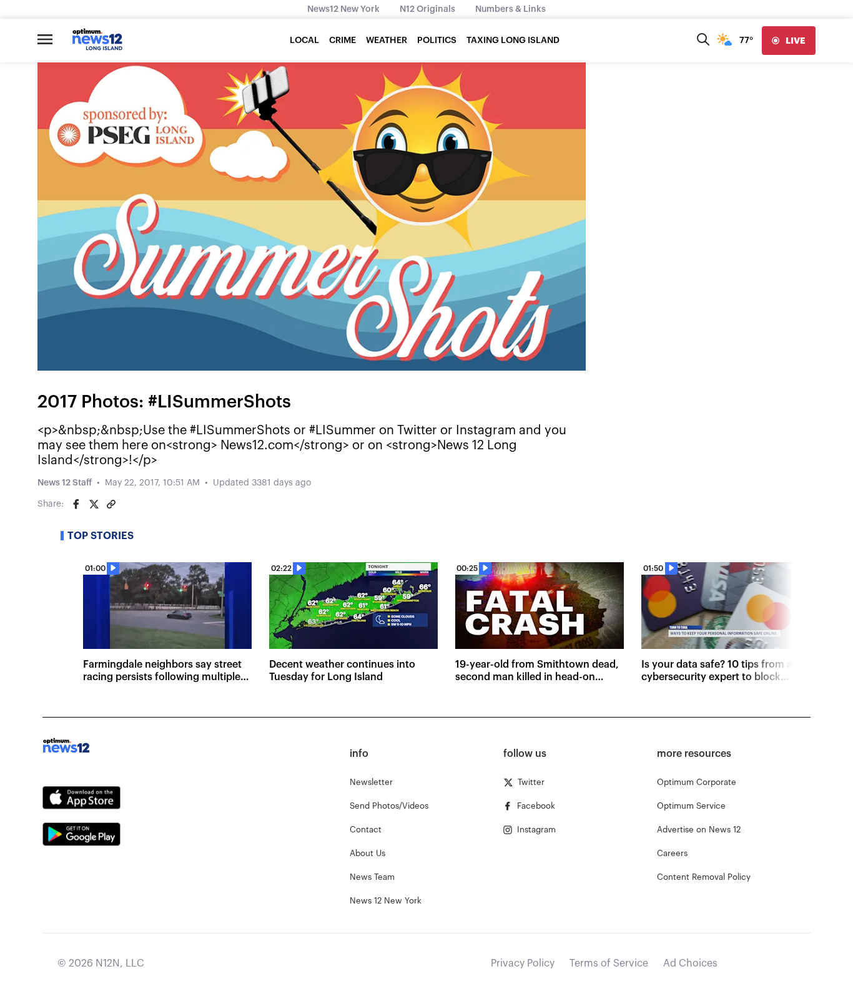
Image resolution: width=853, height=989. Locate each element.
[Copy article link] (111, 504)
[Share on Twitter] (94, 504)
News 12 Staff (64, 483)
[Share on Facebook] (76, 504)
